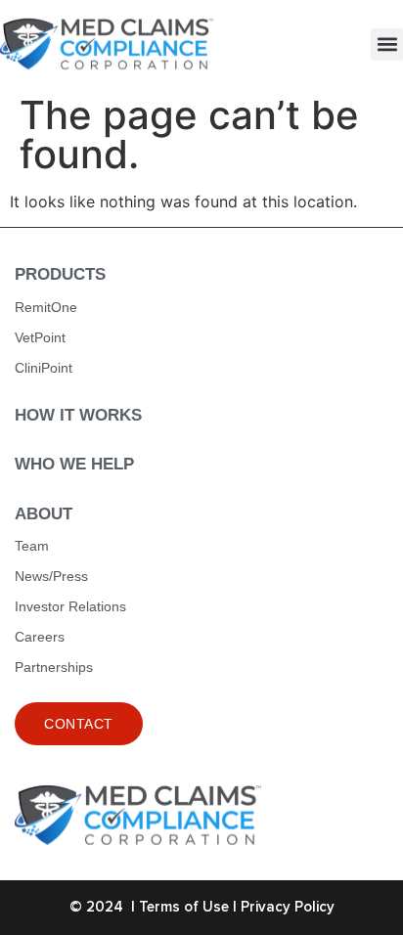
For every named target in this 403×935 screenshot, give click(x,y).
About (43, 514)
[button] (387, 44)
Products (60, 274)
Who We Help (74, 464)
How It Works (78, 415)
